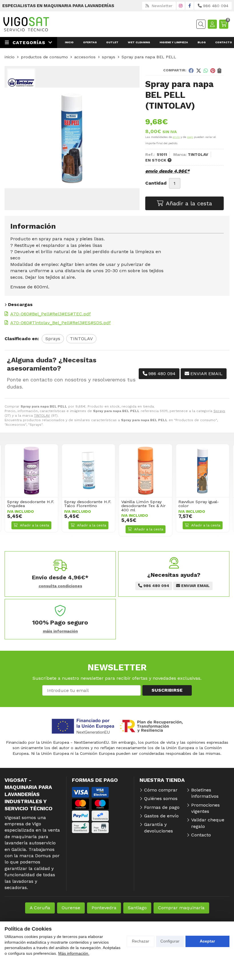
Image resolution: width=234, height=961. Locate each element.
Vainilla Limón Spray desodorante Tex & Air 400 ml (143, 505)
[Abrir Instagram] (180, 5)
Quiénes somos (160, 798)
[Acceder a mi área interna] (212, 24)
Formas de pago (161, 807)
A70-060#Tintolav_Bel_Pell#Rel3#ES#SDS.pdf (60, 322)
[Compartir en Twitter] (198, 70)
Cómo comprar (160, 790)
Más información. (73, 953)
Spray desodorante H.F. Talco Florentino (87, 503)
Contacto (201, 835)
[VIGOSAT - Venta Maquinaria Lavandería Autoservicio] (26, 24)
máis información (60, 631)
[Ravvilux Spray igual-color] (202, 470)
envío (176, 137)
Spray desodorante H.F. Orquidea (30, 503)
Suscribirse (167, 690)
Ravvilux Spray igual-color (198, 503)
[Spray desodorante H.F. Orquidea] (31, 470)
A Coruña (40, 907)
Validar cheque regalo (207, 823)
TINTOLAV (42, 416)
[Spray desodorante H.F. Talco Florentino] (88, 470)
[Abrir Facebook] (189, 5)
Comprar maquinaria (181, 907)
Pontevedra (104, 907)
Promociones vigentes (205, 808)
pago (190, 137)
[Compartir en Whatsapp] (205, 70)
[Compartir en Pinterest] (212, 70)
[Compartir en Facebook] (191, 70)
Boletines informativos (205, 793)
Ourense (71, 907)
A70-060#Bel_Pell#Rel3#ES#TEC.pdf (50, 314)
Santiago (137, 907)
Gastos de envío (161, 816)
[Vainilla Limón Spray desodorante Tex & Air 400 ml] (145, 470)
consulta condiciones (60, 586)
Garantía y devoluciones (158, 827)
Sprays (219, 411)
